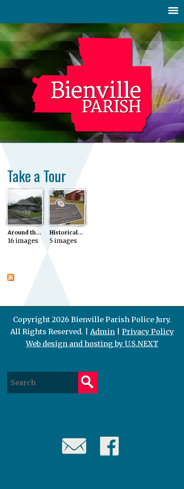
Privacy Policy (148, 331)
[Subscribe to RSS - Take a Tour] (10, 278)
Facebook (109, 446)
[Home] (92, 86)
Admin (102, 331)
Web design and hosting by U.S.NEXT (92, 343)
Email (74, 446)
